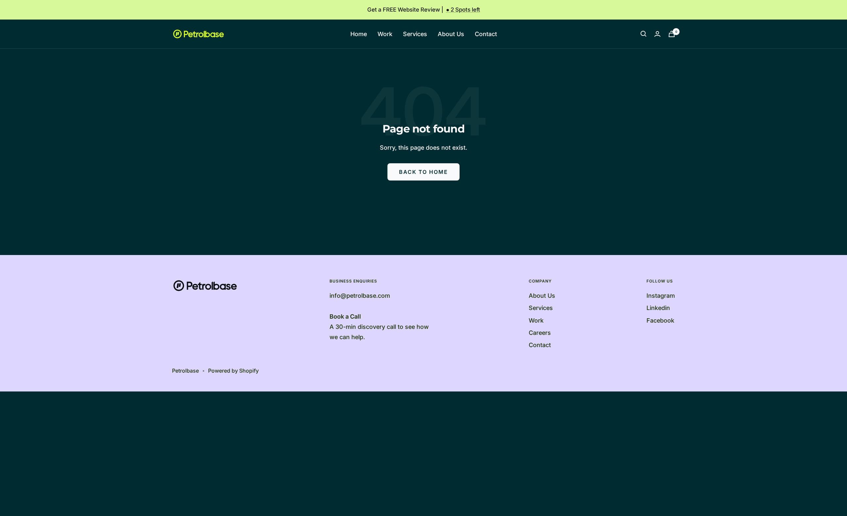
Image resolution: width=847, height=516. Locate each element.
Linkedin (658, 307)
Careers (540, 332)
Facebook (660, 320)
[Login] (657, 34)
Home (358, 33)
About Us (451, 33)
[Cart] (671, 34)
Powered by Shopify (233, 370)
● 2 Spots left (463, 9)
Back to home (423, 172)
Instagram (660, 295)
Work (385, 33)
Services (415, 33)
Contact (486, 33)
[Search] (643, 34)
